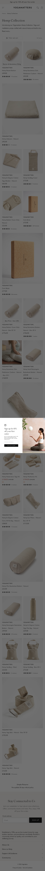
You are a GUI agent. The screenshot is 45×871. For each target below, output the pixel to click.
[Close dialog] (44, 418)
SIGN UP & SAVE (11, 445)
